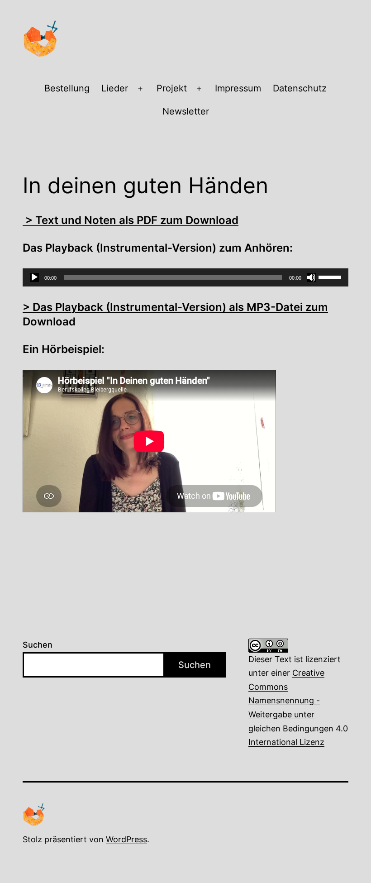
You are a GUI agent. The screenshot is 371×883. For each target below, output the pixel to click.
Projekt (172, 88)
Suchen (37, 644)
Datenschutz (300, 88)
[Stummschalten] (311, 277)
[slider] (331, 276)
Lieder (114, 88)
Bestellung (67, 88)
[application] (185, 277)
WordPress (126, 839)
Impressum (238, 88)
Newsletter (185, 111)
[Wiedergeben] (34, 277)
